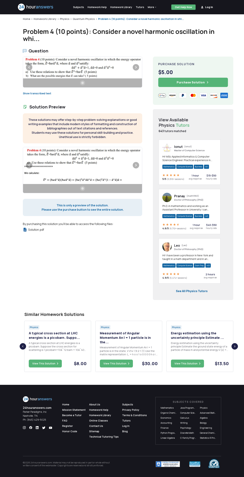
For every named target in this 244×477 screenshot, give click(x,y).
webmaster (51, 465)
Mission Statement (74, 409)
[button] (152, 7)
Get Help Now (183, 7)
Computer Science (184, 166)
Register (67, 426)
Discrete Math (187, 432)
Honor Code (69, 431)
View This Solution (43, 363)
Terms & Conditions (134, 415)
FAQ (64, 420)
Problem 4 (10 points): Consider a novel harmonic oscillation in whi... (141, 19)
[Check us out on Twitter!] (43, 427)
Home (26, 19)
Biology (203, 422)
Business (198, 166)
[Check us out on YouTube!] (50, 427)
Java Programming (189, 407)
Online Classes (98, 420)
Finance (164, 427)
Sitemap (94, 431)
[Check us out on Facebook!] (30, 427)
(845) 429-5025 (36, 419)
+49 (208, 265)
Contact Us (96, 426)
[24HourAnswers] (35, 7)
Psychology (185, 427)
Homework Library (45, 19)
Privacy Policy (130, 409)
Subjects (127, 404)
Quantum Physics (84, 19)
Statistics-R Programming (212, 437)
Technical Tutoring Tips (104, 436)
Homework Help (98, 409)
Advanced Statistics (209, 412)
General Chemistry (209, 432)
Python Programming (171, 432)
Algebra (204, 417)
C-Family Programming (191, 437)
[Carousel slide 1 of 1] (82, 82)
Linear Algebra (168, 437)
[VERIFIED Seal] (214, 464)
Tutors (126, 420)
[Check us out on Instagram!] (24, 427)
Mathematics (169, 166)
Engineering (206, 427)
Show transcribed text (37, 93)
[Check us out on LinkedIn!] (37, 427)
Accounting (166, 422)
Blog (125, 431)
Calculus (184, 417)
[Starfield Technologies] (168, 464)
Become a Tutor (72, 415)
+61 (206, 166)
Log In (126, 426)
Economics (166, 417)
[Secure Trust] (194, 464)
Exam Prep (199, 265)
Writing (184, 422)
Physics (64, 19)
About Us (94, 404)
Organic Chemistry (170, 412)
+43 (206, 216)
